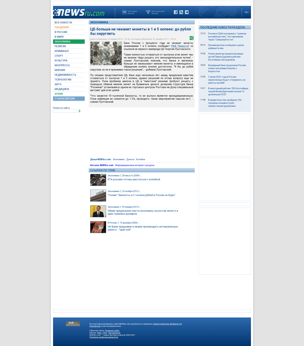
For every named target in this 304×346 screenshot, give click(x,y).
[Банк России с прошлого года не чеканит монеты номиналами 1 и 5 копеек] (106, 53)
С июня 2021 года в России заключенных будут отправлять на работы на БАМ (226, 80)
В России (112, 222)
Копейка (140, 159)
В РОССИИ (61, 32)
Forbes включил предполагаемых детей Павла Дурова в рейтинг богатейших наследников (225, 56)
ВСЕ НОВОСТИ (63, 22)
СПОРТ (59, 55)
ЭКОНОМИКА (62, 41)
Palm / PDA (102, 333)
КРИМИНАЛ (62, 51)
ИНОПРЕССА (62, 65)
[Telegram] (187, 12)
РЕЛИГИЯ (60, 46)
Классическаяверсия (158, 12)
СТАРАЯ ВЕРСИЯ (65, 98)
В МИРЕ (59, 36)
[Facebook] (175, 12)
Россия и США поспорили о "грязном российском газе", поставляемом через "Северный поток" (227, 36)
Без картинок (114, 333)
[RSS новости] (181, 12)
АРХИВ (59, 93)
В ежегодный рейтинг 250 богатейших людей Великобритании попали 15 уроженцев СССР (228, 91)
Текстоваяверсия (132, 12)
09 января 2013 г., (131, 207)
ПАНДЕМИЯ (62, 27)
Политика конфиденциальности (103, 337)
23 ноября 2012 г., (131, 191)
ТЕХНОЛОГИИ (63, 79)
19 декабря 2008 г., (129, 222)
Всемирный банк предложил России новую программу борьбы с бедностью (227, 68)
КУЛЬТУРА (61, 60)
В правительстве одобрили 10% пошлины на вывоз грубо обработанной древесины (225, 103)
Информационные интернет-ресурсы (134, 165)
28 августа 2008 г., (131, 175)
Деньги (130, 159)
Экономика (99, 22)
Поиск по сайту (61, 108)
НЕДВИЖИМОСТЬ (65, 74)
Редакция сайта (112, 331)
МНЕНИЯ (60, 70)
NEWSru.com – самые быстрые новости (107, 335)
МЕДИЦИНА (62, 89)
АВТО (58, 84)
